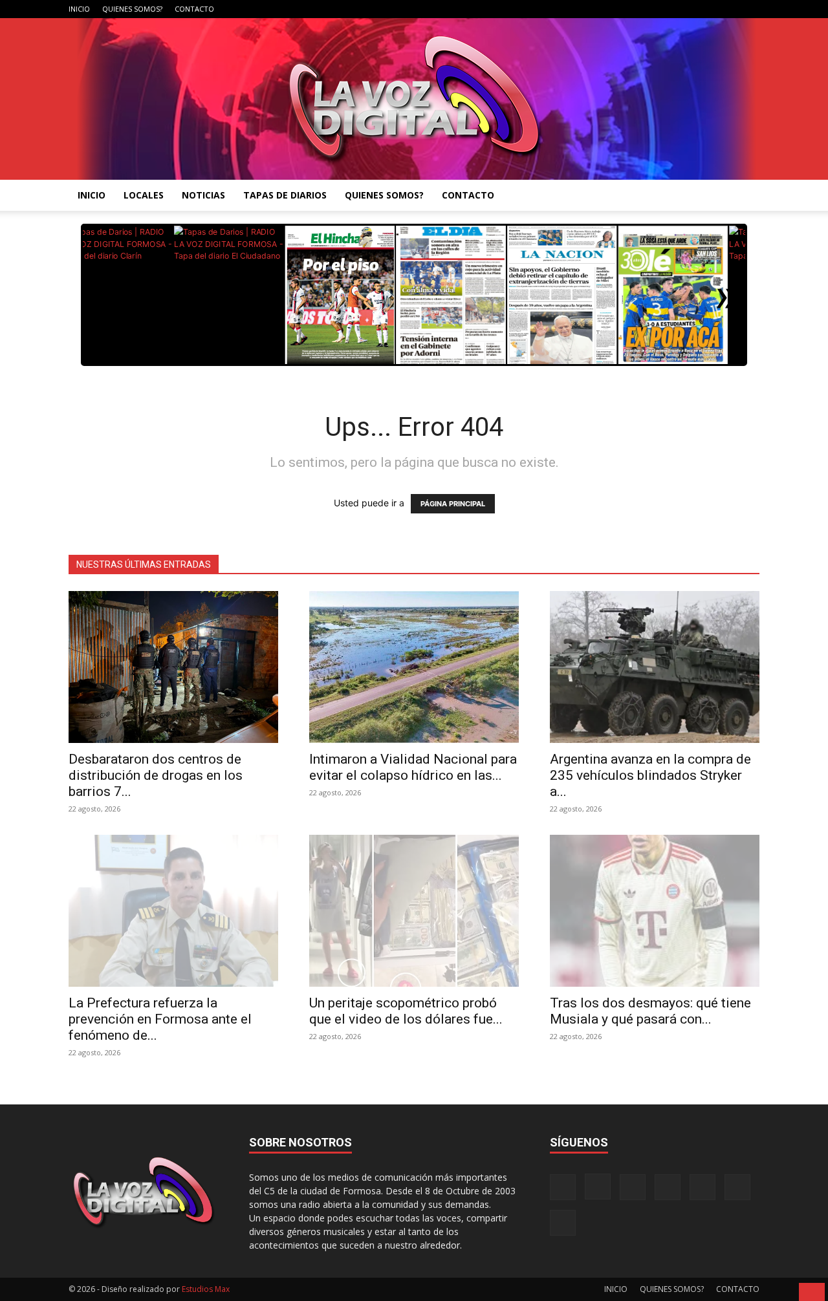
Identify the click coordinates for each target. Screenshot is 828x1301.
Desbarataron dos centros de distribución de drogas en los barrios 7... (156, 775)
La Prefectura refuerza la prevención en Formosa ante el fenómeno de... (160, 1019)
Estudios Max (206, 1289)
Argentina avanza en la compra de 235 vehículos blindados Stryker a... (650, 775)
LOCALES (144, 195)
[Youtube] (749, 9)
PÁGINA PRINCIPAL (452, 503)
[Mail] (664, 9)
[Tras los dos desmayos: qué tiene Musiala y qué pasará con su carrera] (654, 911)
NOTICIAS (203, 195)
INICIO (79, 9)
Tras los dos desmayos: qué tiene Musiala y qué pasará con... (650, 1011)
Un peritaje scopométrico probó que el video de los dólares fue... (406, 1011)
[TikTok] (685, 9)
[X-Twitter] (707, 9)
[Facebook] (621, 9)
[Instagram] (643, 9)
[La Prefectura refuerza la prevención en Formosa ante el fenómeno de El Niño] (173, 911)
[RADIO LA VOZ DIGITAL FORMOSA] (414, 99)
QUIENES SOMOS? (132, 9)
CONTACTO (194, 9)
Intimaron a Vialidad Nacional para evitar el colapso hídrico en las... (413, 767)
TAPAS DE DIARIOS (285, 195)
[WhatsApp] (728, 9)
